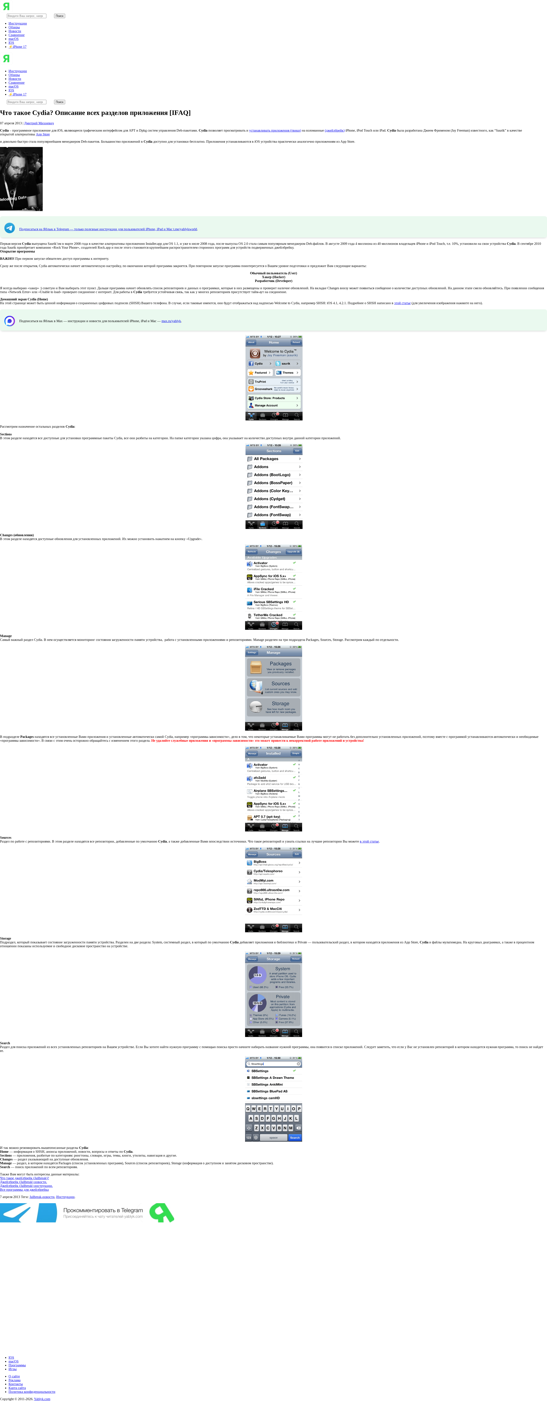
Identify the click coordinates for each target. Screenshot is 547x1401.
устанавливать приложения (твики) (275, 130)
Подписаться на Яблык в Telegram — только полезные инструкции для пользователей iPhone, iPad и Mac (96, 229)
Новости (15, 31)
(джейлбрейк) (335, 130)
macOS (14, 39)
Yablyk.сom (42, 1399)
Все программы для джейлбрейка (24, 1189)
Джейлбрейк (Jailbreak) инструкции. (26, 1186)
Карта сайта (17, 1388)
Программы (17, 1365)
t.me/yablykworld (185, 229)
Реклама (15, 1380)
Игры (13, 1369)
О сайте (14, 1376)
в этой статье (369, 841)
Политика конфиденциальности (32, 1392)
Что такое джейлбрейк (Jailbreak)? (24, 1178)
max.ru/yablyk (171, 321)
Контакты (16, 1384)
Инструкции (18, 23)
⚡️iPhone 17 (17, 46)
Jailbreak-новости (41, 1197)
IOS (11, 42)
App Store (43, 134)
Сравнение (17, 35)
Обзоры (14, 27)
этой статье (402, 303)
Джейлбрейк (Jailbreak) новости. (23, 1182)
